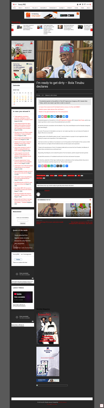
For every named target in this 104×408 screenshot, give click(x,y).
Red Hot (27, 7)
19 (19, 99)
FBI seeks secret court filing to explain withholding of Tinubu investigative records (24, 27)
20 (22, 99)
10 (14, 98)
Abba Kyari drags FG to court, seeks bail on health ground (49, 222)
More (88, 7)
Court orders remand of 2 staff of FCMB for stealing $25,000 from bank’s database (85, 27)
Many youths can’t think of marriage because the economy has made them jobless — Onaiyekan (23, 201)
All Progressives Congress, (65, 120)
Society (76, 7)
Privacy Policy (54, 404)
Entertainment (52, 7)
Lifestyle (69, 7)
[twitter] (80, 4)
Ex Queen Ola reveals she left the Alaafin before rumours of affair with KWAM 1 (59, 107)
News (20, 7)
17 (14, 99)
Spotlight (61, 7)
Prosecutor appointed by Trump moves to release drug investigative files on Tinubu (23, 162)
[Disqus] (64, 245)
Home (14, 7)
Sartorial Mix (43, 7)
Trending (15, 22)
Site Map (49, 404)
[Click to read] (50, 210)
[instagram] (82, 4)
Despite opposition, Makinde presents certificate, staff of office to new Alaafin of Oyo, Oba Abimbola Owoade (78, 213)
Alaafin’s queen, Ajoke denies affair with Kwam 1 (51, 109)
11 (17, 98)
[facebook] (84, 4)
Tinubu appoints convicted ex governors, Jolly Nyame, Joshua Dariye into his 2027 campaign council (23, 118)
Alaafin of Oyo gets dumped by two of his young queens (53, 111)
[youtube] (77, 4)
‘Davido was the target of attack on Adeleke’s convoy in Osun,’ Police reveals (65, 27)
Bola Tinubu (81, 120)
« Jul (14, 104)
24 (14, 101)
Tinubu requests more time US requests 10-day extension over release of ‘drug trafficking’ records (22, 154)
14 (25, 98)
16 (31, 98)
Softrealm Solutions (62, 402)
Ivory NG (22, 4)
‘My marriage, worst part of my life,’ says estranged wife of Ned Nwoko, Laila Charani (81, 222)
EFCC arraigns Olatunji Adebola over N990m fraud (44, 27)
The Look (34, 7)
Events (82, 7)
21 (25, 99)
